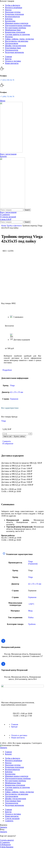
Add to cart (8, 436)
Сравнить (9, 821)
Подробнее (7, 370)
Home (4, 226)
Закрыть (3, 747)
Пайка (31, 617)
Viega (12, 385)
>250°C (31, 604)
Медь (30, 611)
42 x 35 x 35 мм (16, 392)
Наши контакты (18, 738)
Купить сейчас (19, 436)
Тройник (32, 624)
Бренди (14, 727)
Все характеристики (9, 408)
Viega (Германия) (33, 562)
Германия (14, 399)
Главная (14, 724)
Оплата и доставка (19, 735)
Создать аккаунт (7, 840)
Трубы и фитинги (14, 226)
